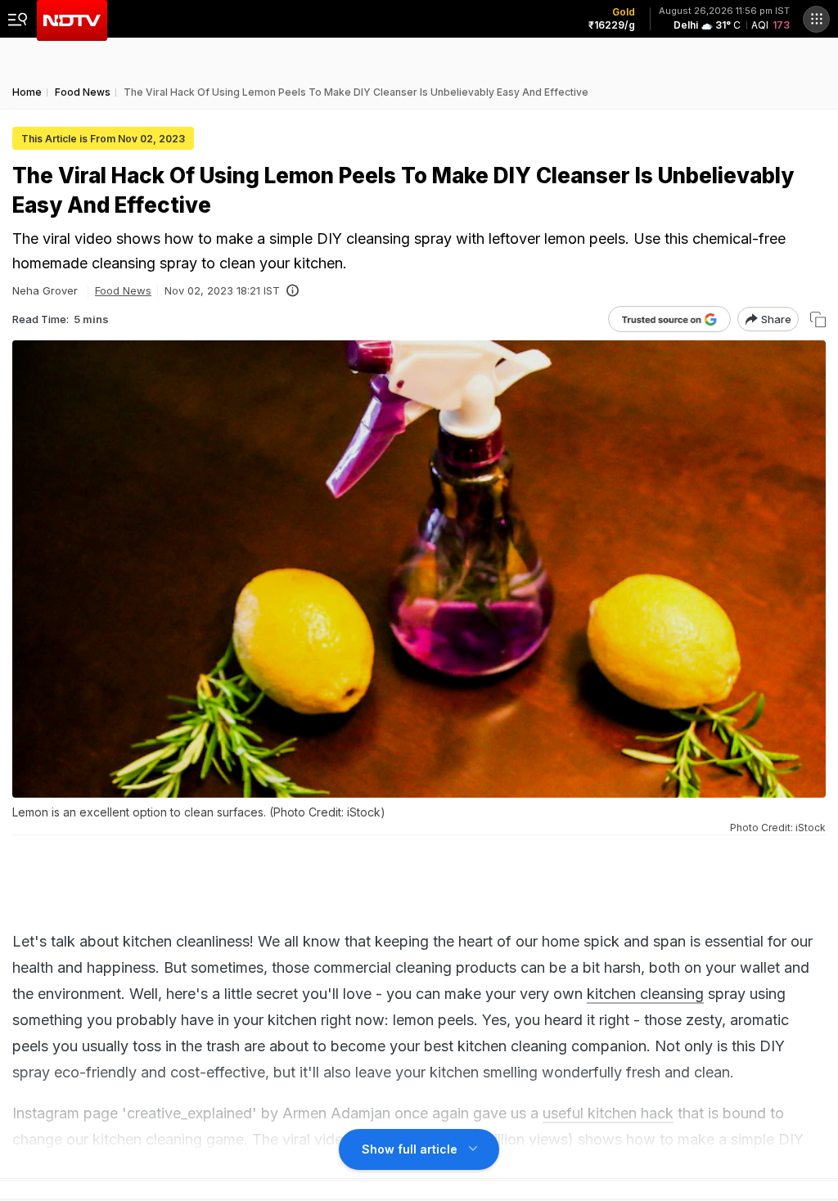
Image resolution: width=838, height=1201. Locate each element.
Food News (123, 290)
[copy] (818, 319)
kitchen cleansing (645, 993)
